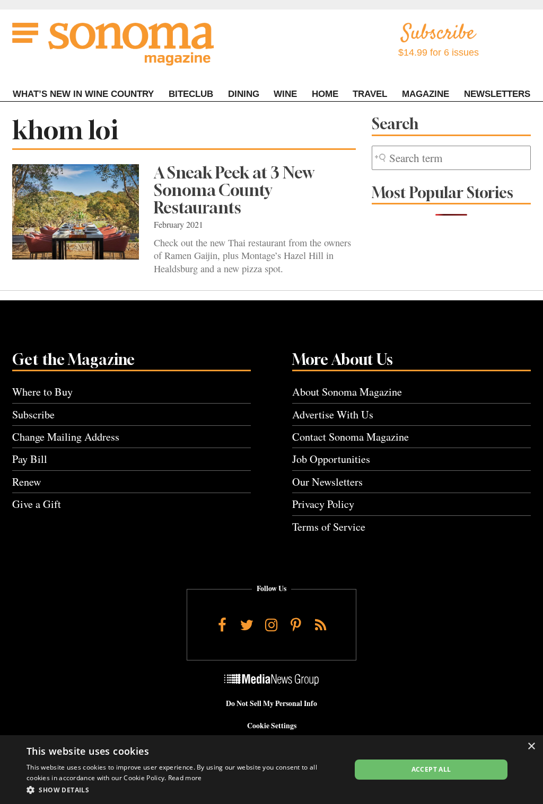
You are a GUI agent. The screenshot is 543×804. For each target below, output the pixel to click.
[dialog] (271, 769)
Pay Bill (29, 459)
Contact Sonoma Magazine (350, 437)
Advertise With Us (332, 414)
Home (325, 94)
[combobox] (451, 158)
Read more (185, 777)
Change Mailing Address (65, 437)
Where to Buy (42, 392)
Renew (26, 482)
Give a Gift (36, 504)
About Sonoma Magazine (347, 392)
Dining (243, 94)
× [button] (531, 747)
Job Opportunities (331, 459)
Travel (370, 94)
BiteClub (191, 94)
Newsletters (497, 94)
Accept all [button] (431, 769)
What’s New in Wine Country (83, 94)
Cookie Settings (271, 725)
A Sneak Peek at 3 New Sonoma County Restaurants (234, 190)
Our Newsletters (327, 482)
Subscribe (33, 414)
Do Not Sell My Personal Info (271, 703)
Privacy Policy (323, 504)
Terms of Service (328, 527)
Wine (285, 94)
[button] (184, 789)
